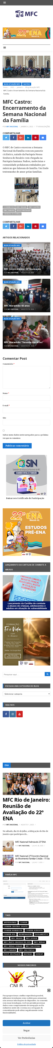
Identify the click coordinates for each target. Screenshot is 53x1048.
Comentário (9, 364)
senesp (39, 954)
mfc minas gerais (13, 946)
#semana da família (12, 214)
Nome (6, 393)
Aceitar (26, 1023)
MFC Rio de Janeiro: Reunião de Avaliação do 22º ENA (26, 809)
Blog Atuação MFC (12, 84)
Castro (26, 84)
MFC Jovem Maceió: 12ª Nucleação (22, 269)
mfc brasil (17, 938)
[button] (49, 990)
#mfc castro (34, 207)
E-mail (6, 405)
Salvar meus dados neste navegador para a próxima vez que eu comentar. (25, 436)
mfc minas (39, 942)
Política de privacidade (26, 1044)
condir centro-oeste (16, 926)
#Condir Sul (8, 207)
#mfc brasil (21, 207)
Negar (26, 1030)
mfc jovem (31, 938)
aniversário (10, 923)
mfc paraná (10, 950)
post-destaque (12, 954)
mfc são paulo (27, 950)
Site (4, 418)
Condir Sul (9, 934)
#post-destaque (23, 210)
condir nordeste (13, 930)
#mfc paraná (9, 210)
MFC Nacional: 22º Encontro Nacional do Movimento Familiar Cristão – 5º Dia (32, 857)
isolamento (41, 934)
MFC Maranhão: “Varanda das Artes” (23, 342)
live (6, 938)
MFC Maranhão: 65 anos (17, 305)
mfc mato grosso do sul (17, 942)
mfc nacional (33, 946)
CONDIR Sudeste (34, 930)
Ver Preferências (26, 1038)
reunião (28, 954)
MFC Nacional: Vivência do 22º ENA (30, 841)
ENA (7, 765)
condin (23, 923)
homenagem (25, 934)
